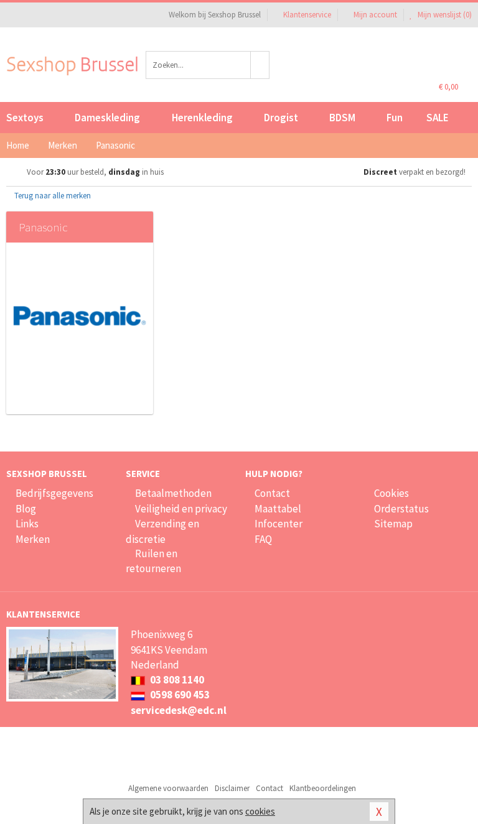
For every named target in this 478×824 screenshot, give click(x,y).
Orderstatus (401, 509)
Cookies (391, 493)
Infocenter (278, 523)
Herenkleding (202, 117)
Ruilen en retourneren (153, 561)
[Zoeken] (260, 65)
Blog (26, 509)
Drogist (281, 117)
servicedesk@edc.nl (179, 710)
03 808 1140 (176, 680)
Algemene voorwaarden (168, 788)
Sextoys (25, 117)
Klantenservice (307, 14)
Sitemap (393, 523)
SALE (437, 117)
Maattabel (278, 509)
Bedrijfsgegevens (54, 493)
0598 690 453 (179, 694)
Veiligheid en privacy (181, 509)
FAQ (263, 539)
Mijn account (375, 14)
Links (27, 523)
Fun (395, 117)
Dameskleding (107, 117)
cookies (260, 811)
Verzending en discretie (162, 531)
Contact (272, 493)
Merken (33, 539)
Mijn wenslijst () (444, 14)
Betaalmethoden (173, 493)
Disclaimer (232, 788)
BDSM (342, 117)
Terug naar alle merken (51, 195)
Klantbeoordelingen (322, 788)
